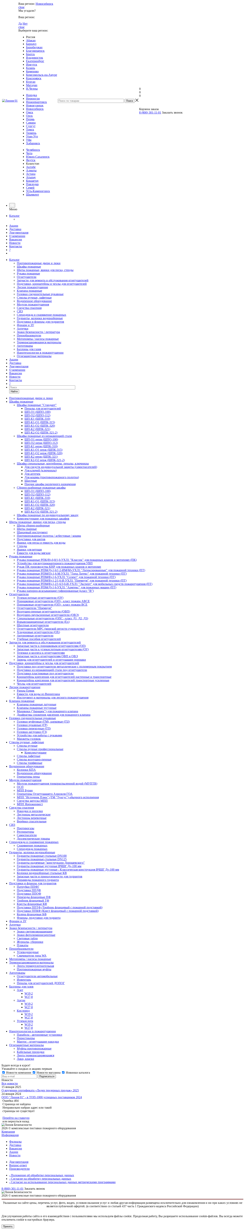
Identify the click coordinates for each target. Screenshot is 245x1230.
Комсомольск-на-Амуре (41, 74)
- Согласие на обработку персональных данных (40, 1178)
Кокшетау (32, 180)
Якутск (30, 160)
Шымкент (32, 194)
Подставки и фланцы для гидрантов (40, 321)
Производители (19, 1168)
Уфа (28, 139)
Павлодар (32, 184)
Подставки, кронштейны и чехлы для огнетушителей (52, 283)
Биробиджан (34, 47)
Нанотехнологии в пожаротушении (40, 352)
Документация (18, 232)
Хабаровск (33, 143)
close (21, 7)
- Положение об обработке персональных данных (41, 1175)
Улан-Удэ (32, 136)
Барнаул (31, 43)
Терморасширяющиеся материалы (39, 342)
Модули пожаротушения (33, 304)
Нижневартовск (36, 102)
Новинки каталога (77, 1072)
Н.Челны (32, 88)
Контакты (15, 246)
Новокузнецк (34, 105)
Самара (31, 122)
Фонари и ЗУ (25, 325)
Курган (30, 81)
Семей (30, 187)
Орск (29, 115)
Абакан (31, 40)
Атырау (31, 177)
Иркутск (31, 64)
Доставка (15, 229)
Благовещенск (35, 50)
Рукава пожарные (28, 273)
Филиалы (15, 1141)
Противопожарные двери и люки (38, 263)
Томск (30, 129)
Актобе (31, 167)
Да (20, 23)
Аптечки (22, 328)
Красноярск (33, 78)
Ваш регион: (26, 3)
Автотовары (25, 345)
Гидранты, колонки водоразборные (40, 318)
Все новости (10, 1083)
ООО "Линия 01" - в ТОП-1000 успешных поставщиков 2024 (42, 1097)
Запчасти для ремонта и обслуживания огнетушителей (52, 280)
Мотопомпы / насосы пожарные (38, 338)
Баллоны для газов (29, 349)
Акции (13, 225)
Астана (30, 173)
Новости (14, 243)
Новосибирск (44, 3)
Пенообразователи (29, 335)
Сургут (30, 126)
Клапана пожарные (29, 290)
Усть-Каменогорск (38, 191)
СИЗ (20, 311)
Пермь (30, 119)
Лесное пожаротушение (32, 287)
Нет (25, 23)
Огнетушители (26, 277)
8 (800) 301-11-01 (150, 112)
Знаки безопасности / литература (38, 332)
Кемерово (32, 71)
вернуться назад (18, 1121)
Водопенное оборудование (34, 301)
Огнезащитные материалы (34, 356)
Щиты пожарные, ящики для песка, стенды (45, 270)
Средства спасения (29, 308)
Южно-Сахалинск (38, 156)
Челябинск (33, 149)
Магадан (31, 85)
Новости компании (18, 1072)
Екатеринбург (35, 61)
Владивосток (34, 57)
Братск (30, 54)
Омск (29, 112)
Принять (8, 1226)
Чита (29, 153)
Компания (8, 1131)
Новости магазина (48, 1072)
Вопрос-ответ (18, 1165)
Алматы (31, 170)
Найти (14, 391)
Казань (30, 68)
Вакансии (15, 239)
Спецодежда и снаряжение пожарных (41, 314)
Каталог (14, 215)
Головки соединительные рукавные (40, 294)
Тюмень (31, 133)
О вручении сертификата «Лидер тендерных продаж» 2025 (40, 1090)
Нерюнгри (33, 98)
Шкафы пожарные (29, 266)
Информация (10, 1135)
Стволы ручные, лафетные (34, 297)
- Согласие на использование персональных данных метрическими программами (62, 1182)
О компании (17, 236)
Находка (31, 95)
